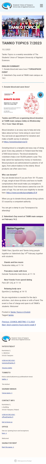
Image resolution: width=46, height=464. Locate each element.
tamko (11, 315)
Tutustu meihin (7, 368)
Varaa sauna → (7, 393)
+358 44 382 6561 (8, 360)
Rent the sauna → (8, 447)
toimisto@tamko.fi (8, 363)
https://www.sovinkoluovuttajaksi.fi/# (21, 193)
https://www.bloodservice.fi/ (15, 142)
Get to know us (7, 422)
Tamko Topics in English (20, 312)
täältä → (5, 379)
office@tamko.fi (7, 417)
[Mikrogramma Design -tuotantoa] (23, 460)
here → (4, 433)
